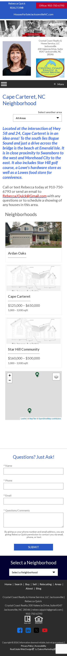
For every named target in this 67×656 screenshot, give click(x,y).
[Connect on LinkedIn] (28, 631)
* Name (8, 465)
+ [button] (10, 375)
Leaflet (23, 418)
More (60, 84)
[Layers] (56, 376)
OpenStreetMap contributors (50, 418)
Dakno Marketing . (47, 649)
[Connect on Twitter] (36, 631)
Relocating (46, 584)
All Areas (21, 118)
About (29, 588)
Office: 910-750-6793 (51, 5)
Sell (35, 584)
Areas (58, 584)
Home (8, 584)
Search (18, 584)
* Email (7, 495)
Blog (38, 588)
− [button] (10, 380)
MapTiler (32, 418)
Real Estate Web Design (21, 649)
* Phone (8, 480)
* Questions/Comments (17, 510)
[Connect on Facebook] (19, 631)
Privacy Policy (27, 646)
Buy (27, 584)
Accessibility (40, 646)
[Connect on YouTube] (44, 631)
